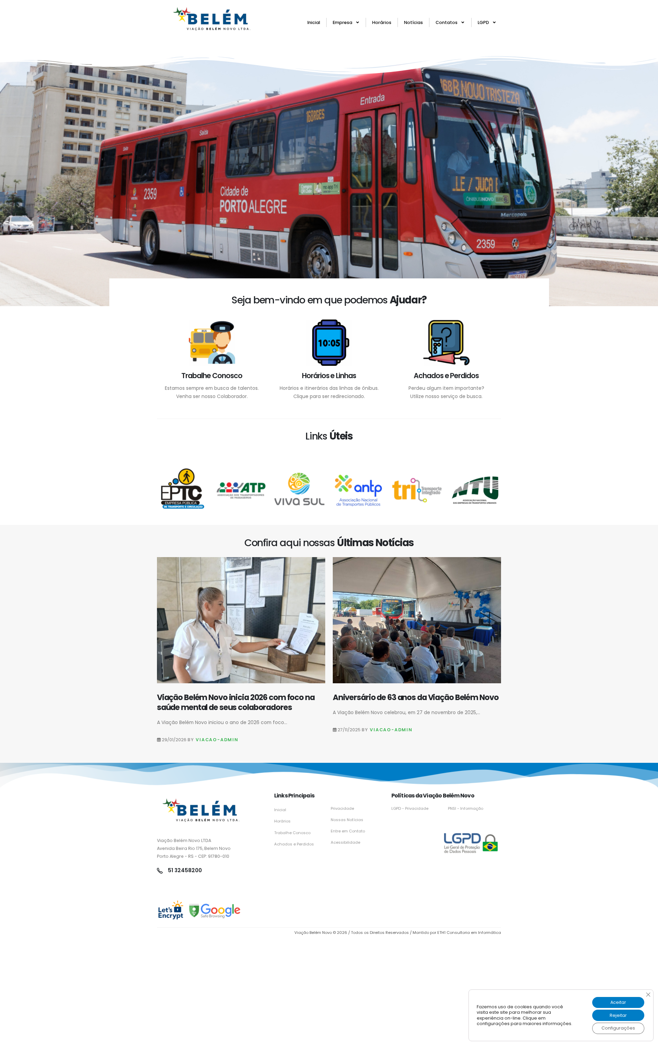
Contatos (447, 22)
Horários (381, 22)
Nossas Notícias (347, 819)
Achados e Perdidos (294, 844)
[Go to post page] (241, 620)
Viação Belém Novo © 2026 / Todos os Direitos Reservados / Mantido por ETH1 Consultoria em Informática (397, 932)
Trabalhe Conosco (292, 832)
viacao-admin (217, 740)
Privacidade (342, 808)
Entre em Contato (348, 831)
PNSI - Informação (465, 808)
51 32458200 (184, 870)
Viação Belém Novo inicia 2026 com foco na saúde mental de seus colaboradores (236, 702)
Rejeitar (617, 1015)
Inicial (313, 22)
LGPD (483, 22)
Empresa (342, 22)
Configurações (618, 1028)
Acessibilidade (345, 842)
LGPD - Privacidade (409, 808)
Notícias (413, 22)
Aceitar (618, 1002)
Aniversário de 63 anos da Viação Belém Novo (416, 697)
